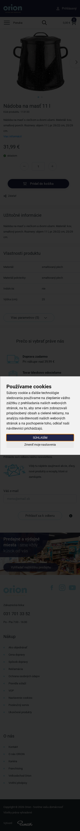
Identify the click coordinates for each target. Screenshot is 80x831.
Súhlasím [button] (40, 437)
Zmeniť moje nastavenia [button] (40, 444)
